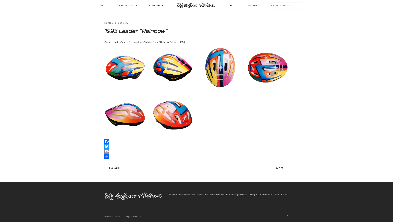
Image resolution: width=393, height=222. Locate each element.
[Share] (196, 156)
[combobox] (288, 5)
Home (102, 5)
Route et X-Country (116, 23)
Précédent (114, 168)
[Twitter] (196, 146)
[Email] (196, 151)
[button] (125, 67)
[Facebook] (196, 141)
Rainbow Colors (127, 5)
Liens (231, 5)
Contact (252, 5)
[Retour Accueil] (196, 5)
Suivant (280, 168)
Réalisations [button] (156, 5)
